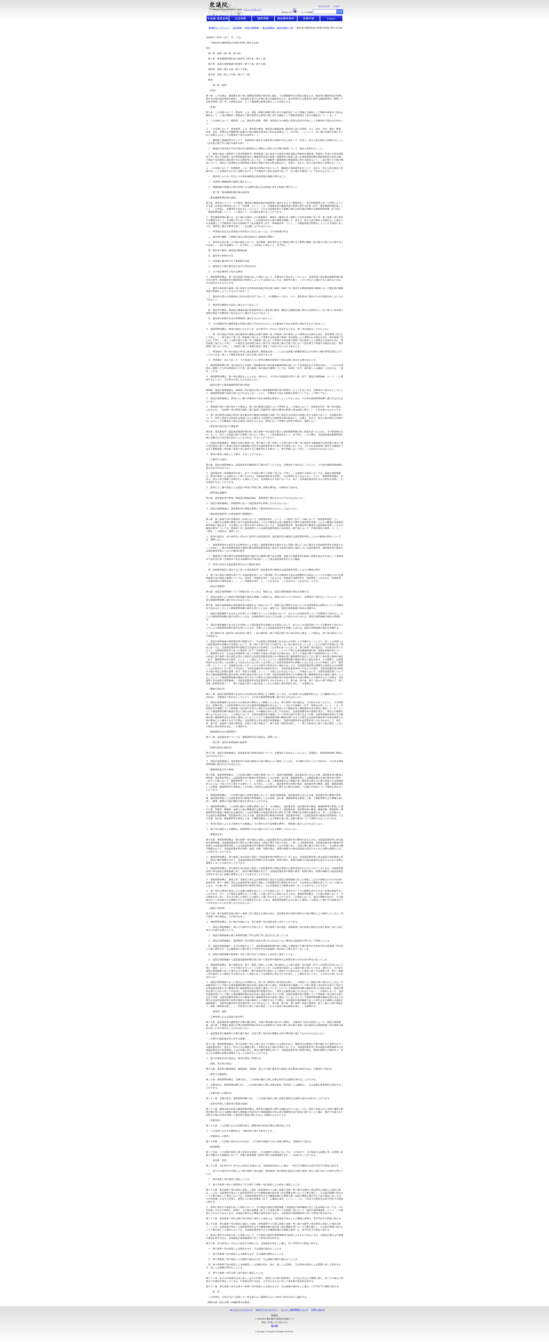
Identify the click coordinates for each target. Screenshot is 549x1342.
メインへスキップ (252, 9)
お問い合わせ (318, 1310)
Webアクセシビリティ (267, 1310)
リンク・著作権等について (294, 1310)
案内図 (274, 1326)
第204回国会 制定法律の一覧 (277, 28)
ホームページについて (241, 1310)
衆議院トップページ (219, 28)
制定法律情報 (252, 28)
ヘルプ (336, 6)
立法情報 (237, 28)
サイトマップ (324, 6)
